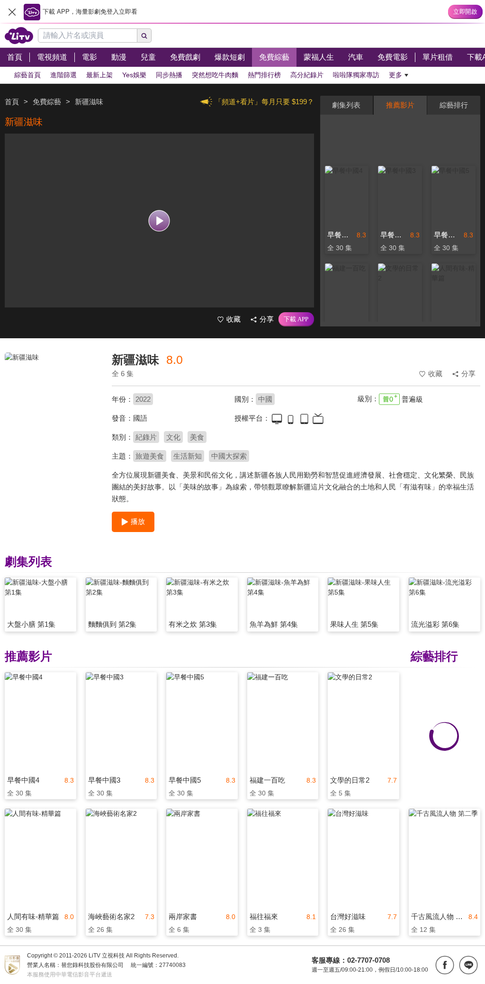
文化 (173, 437)
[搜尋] (144, 35)
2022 (143, 399)
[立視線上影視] (19, 35)
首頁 (12, 102)
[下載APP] (296, 319)
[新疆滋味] (52, 419)
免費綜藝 (47, 102)
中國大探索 (229, 456)
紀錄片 (146, 437)
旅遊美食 (149, 456)
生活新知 (187, 456)
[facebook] (444, 965)
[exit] (12, 12)
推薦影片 (400, 105)
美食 (197, 437)
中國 (265, 399)
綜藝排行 (454, 105)
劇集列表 (346, 105)
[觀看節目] (159, 220)
